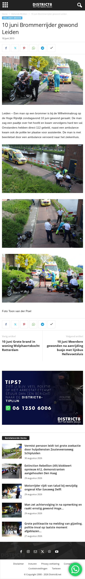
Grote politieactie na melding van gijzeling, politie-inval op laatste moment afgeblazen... (53, 527)
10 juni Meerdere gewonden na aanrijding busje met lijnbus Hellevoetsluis (65, 348)
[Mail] (35, 552)
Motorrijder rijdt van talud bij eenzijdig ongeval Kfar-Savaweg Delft (51, 487)
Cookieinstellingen (37, 568)
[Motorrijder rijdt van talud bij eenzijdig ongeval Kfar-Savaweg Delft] (12, 491)
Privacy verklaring (50, 563)
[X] (15, 48)
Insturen (32, 563)
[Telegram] (42, 48)
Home (5, 13)
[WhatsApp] (33, 48)
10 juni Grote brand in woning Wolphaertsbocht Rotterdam (21, 346)
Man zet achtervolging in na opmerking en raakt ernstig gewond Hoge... (53, 506)
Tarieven (56, 568)
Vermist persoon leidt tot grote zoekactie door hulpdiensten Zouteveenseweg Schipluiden (53, 449)
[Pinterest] (24, 48)
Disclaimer (18, 563)
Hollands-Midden (19, 13)
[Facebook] (6, 48)
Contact (68, 563)
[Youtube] (57, 552)
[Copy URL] (51, 48)
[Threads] (64, 552)
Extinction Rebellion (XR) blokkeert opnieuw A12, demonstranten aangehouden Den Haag (48, 469)
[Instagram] (28, 552)
